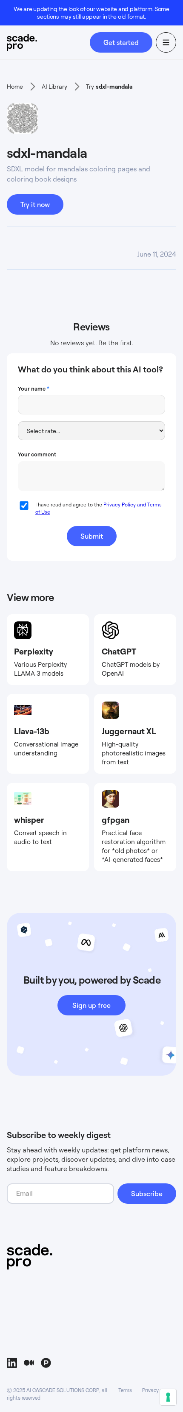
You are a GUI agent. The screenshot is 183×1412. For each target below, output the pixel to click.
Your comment (37, 454)
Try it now (35, 204)
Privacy (150, 1390)
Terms (125, 1390)
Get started (121, 42)
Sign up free (91, 1005)
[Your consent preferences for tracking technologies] (168, 1397)
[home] (48, 42)
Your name (33, 388)
